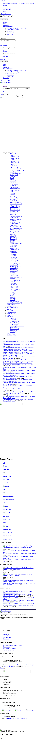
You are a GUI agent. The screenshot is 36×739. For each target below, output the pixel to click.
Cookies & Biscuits (13, 301)
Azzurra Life (14, 158)
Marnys (13, 194)
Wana (12, 297)
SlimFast (13, 290)
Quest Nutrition (15, 286)
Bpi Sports (13, 252)
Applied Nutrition (16, 243)
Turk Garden (14, 231)
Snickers (13, 220)
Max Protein (14, 265)
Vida (12, 233)
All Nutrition (14, 156)
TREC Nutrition (15, 229)
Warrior (13, 298)
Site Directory (7, 9)
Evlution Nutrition (16, 169)
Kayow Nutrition (15, 188)
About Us (6, 25)
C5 (11, 164)
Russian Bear (14, 287)
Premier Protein (15, 210)
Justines (13, 185)
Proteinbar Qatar (10, 718)
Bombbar (13, 251)
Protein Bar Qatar (9, 666)
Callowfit (13, 254)
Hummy (13, 181)
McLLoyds (14, 197)
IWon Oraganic (15, 184)
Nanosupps (14, 271)
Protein (10, 333)
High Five (13, 179)
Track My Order (7, 8)
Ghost (12, 176)
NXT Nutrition (15, 207)
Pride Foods (14, 211)
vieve (12, 295)
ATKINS (13, 245)
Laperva (13, 191)
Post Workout (14, 329)
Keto (9, 309)
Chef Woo (13, 165)
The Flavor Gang (15, 226)
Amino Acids (14, 323)
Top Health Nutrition (16, 228)
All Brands (11, 153)
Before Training (15, 324)
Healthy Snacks (12, 307)
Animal (13, 240)
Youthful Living (15, 237)
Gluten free (11, 304)
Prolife (13, 283)
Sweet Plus (14, 225)
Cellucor (13, 255)
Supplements (11, 316)
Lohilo (12, 193)
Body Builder (14, 249)
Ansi (12, 242)
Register (5, 56)
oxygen (13, 278)
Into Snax (13, 182)
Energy (13, 319)
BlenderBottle (14, 161)
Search (5, 86)
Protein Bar (11, 310)
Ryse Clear (14, 217)
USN (12, 294)
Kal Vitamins (14, 187)
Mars (12, 196)
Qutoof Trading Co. (22, 718)
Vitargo (13, 236)
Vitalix (12, 234)
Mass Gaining (14, 327)
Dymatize (13, 257)
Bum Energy (14, 162)
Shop (4, 11)
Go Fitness (14, 260)
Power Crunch (15, 280)
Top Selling (6, 36)
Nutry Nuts (14, 205)
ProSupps (13, 284)
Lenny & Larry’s (15, 263)
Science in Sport (15, 219)
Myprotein (13, 269)
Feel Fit (13, 172)
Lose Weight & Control (17, 326)
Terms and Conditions (12, 31)
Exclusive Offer (12, 312)
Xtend (12, 300)
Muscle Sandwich (15, 266)
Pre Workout (14, 330)
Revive (13, 214)
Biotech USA (14, 248)
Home (5, 22)
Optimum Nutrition (16, 277)
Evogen (13, 258)
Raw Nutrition (15, 213)
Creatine (13, 318)
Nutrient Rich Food (16, 204)
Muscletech (14, 268)
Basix (12, 159)
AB (12, 155)
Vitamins (13, 332)
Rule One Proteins (16, 216)
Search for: (3, 38)
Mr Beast (13, 199)
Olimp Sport (14, 275)
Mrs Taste (13, 201)
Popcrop (13, 208)
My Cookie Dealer (16, 202)
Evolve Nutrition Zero (17, 170)
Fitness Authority (15, 173)
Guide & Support (7, 26)
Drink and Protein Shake (14, 303)
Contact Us (10, 34)
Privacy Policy (10, 32)
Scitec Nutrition (15, 289)
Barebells (13, 246)
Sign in (5, 51)
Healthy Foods (12, 306)
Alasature (13, 239)
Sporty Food (14, 223)
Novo (12, 274)
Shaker (9, 315)
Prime (12, 281)
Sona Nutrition (15, 222)
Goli (12, 178)
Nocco (12, 272)
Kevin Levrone (15, 190)
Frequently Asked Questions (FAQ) (16, 28)
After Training (14, 321)
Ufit (12, 292)
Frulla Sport (14, 175)
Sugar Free (11, 313)
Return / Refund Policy (13, 29)
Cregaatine (14, 167)
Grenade (13, 262)
